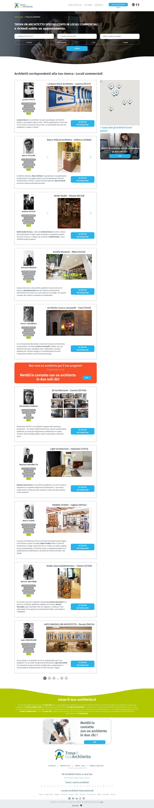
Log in (118, 7)
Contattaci (98, 5)
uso (101, 802)
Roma (66, 778)
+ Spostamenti (61, 42)
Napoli (77, 778)
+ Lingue (125, 42)
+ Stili (93, 42)
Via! (86, 378)
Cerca (77, 48)
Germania (64, 794)
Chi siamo (88, 5)
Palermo (87, 778)
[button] (47, 101)
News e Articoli (75, 5)
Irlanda (71, 794)
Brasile (113, 794)
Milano (71, 778)
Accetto (75, 805)
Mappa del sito (65, 766)
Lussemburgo (91, 794)
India (76, 794)
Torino (82, 778)
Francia (41, 794)
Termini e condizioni (96, 766)
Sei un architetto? (118, 4)
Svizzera (82, 794)
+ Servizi (29, 42)
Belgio (99, 794)
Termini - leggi (80, 766)
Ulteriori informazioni (82, 123)
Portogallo (106, 794)
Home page (18, 17)
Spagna (57, 794)
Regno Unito (49, 794)
